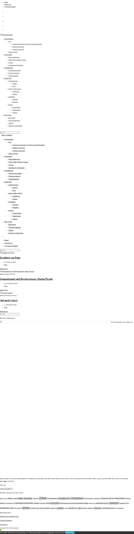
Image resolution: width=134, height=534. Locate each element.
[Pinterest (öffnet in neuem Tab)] (6, 20)
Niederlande (17, 216)
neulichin (114, 502)
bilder (20, 498)
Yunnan (11, 165)
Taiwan (15, 199)
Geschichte (8, 503)
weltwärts (90, 508)
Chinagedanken (13, 179)
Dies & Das (8, 222)
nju (127, 503)
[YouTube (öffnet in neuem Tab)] (6, 29)
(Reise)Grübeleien (14, 227)
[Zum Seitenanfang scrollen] (0, 530)
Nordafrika (11, 202)
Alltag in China (3, 498)
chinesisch (96, 498)
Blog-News (12, 224)
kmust (48, 503)
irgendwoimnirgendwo (24, 503)
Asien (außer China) (15, 193)
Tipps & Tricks (13, 153)
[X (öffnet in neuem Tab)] (6, 11)
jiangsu (36, 503)
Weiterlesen (4, 269)
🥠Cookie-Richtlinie (10, 7)
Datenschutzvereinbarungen (9, 516)
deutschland (120, 498)
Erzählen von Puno (10, 257)
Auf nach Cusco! (9, 300)
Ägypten (15, 205)
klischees (42, 503)
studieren (53, 508)
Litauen (15, 219)
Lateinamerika (13, 185)
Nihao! (6, 2)
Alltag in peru (12, 498)
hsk (13, 503)
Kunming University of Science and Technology (29, 145)
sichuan (46, 508)
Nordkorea (16, 196)
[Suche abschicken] (20, 250)
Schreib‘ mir (7, 4)
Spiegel (10, 230)
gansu (2, 503)
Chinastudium (9, 139)
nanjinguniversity (102, 503)
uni (79, 508)
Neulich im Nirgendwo (15, 233)
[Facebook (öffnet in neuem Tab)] (6, 16)
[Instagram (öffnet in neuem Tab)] (6, 25)
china (42, 498)
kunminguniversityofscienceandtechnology (74, 503)
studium (60, 508)
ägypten (121, 508)
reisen (26, 507)
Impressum (3, 524)
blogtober (28, 498)
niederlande (122, 503)
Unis (10, 142)
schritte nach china (36, 508)
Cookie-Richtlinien (6, 520)
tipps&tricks (73, 508)
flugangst (128, 498)
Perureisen (18, 508)
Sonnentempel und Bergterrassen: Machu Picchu (26, 279)
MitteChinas (92, 503)
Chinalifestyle (8, 171)
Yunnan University (19, 151)
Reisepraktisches (14, 159)
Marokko (16, 207)
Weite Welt (8, 182)
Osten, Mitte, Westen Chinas (18, 162)
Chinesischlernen (14, 176)
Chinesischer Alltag (14, 173)
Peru (14, 190)
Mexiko (15, 188)
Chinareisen (8, 156)
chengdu (36, 498)
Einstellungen (69, 532)
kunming (55, 503)
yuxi (116, 508)
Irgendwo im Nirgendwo (16, 168)
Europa (10, 210)
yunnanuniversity (108, 508)
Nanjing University (19, 148)
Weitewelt (84, 508)
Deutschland (17, 213)
